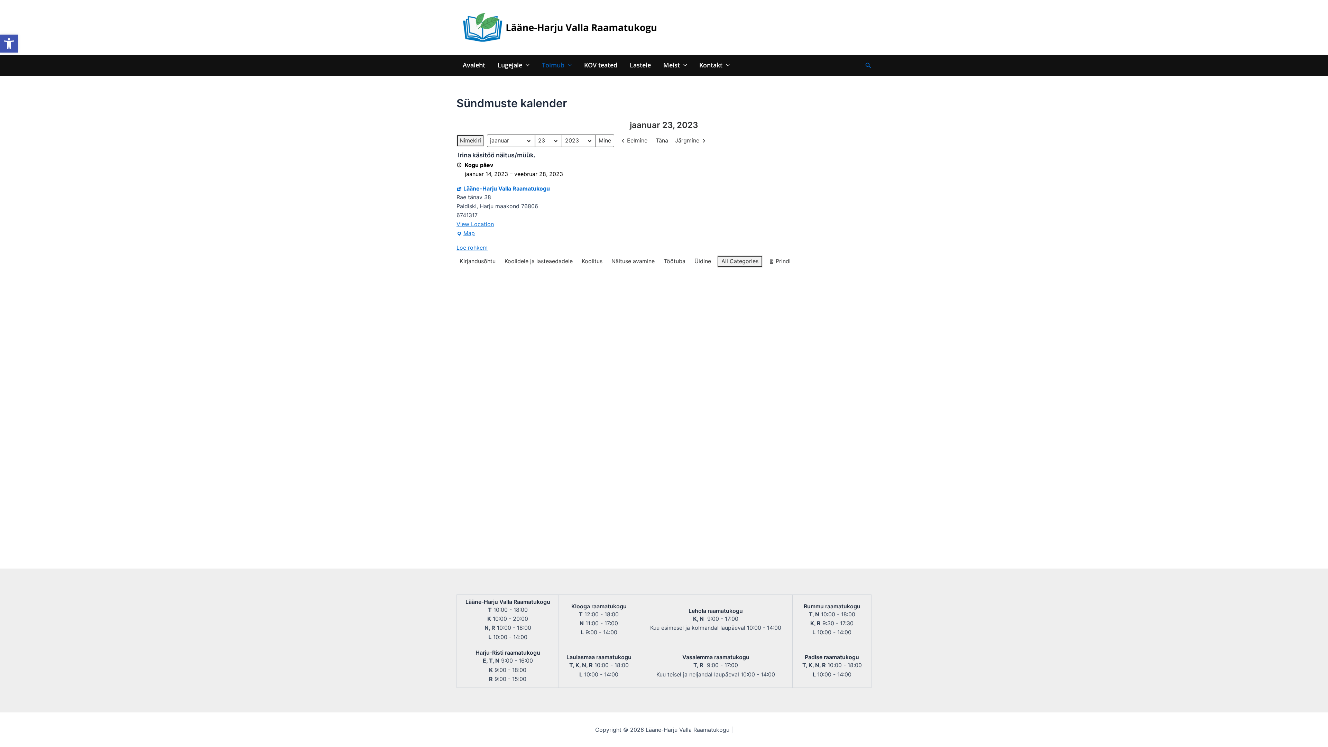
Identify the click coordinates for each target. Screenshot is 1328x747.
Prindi (779, 263)
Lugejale (510, 65)
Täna (662, 140)
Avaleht (474, 65)
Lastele (640, 65)
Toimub (553, 65)
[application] (525, 65)
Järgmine (687, 140)
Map (465, 234)
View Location (475, 224)
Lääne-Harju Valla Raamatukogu (506, 188)
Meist (671, 65)
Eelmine (637, 140)
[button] (9, 44)
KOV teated (600, 65)
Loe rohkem (472, 247)
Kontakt (710, 65)
